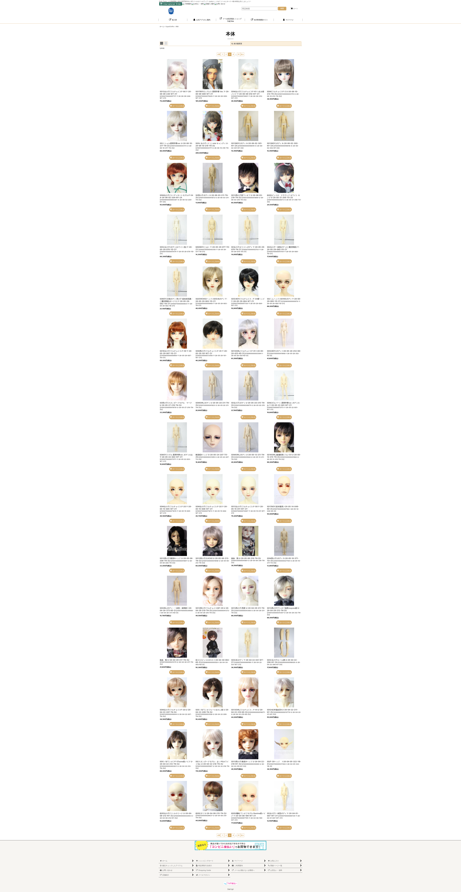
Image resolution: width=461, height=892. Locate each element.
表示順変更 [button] (238, 44)
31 (239, 54)
